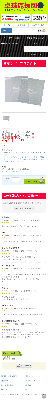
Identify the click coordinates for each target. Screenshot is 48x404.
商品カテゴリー (9, 152)
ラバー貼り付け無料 (12, 38)
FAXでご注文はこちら (36, 38)
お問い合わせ (29, 376)
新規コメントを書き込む (24, 208)
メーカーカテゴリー (11, 157)
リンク (36, 43)
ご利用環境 (4, 381)
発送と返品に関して (7, 385)
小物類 (20, 152)
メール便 (4, 389)
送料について (12, 54)
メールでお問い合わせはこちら (12, 46)
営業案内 (28, 385)
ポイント (28, 389)
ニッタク (25, 157)
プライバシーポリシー (32, 381)
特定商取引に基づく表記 (9, 376)
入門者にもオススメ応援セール (28, 159)
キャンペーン (8, 159)
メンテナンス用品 (32, 152)
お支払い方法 (36, 54)
